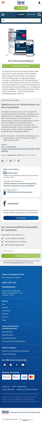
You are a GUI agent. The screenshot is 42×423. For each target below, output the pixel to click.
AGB (13, 387)
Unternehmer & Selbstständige (13, 341)
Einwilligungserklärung (16, 263)
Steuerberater (7, 332)
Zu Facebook (21, 218)
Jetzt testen (21, 8)
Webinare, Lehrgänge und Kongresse (15, 351)
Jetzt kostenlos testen (21, 66)
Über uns (5, 317)
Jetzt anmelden (21, 256)
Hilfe (4, 304)
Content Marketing (9, 354)
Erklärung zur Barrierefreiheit (27, 390)
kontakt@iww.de (8, 287)
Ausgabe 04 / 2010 (14, 155)
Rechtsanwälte (7, 335)
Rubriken (21, 14)
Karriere (5, 314)
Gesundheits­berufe (9, 338)
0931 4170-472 (9, 283)
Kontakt (5, 308)
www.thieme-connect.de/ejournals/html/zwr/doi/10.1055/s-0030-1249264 (21, 149)
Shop (4, 320)
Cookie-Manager (8, 390)
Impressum (6, 387)
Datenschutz (22, 387)
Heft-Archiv (31, 14)
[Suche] (39, 14)
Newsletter (6, 311)
